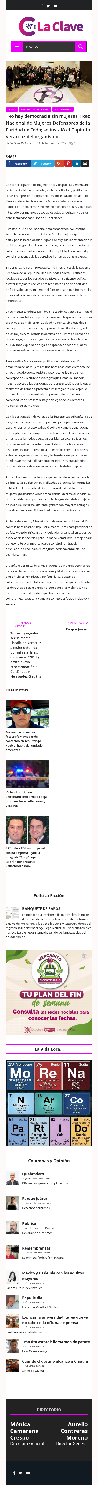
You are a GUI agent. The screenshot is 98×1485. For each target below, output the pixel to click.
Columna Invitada (34, 1283)
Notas (11, 109)
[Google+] (59, 163)
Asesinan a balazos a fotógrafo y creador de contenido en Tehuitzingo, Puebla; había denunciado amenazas (24, 741)
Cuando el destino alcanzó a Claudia (55, 1361)
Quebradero (33, 1173)
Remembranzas (36, 1248)
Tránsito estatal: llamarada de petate (56, 1341)
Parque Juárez (77, 629)
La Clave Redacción (22, 143)
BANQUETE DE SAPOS (41, 908)
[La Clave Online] (51, 25)
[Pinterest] (68, 163)
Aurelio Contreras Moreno (39, 1227)
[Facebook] (42, 6)
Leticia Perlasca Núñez (37, 1252)
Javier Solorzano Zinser (37, 1178)
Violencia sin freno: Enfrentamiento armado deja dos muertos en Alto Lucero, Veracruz (26, 799)
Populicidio (32, 1297)
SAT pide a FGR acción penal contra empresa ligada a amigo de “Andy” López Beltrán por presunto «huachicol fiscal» (25, 857)
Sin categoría (63, 109)
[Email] (85, 163)
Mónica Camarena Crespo (39, 1203)
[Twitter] (48, 6)
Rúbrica (29, 1223)
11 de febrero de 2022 (51, 143)
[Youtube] (55, 6)
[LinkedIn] (76, 163)
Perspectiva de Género (35, 109)
